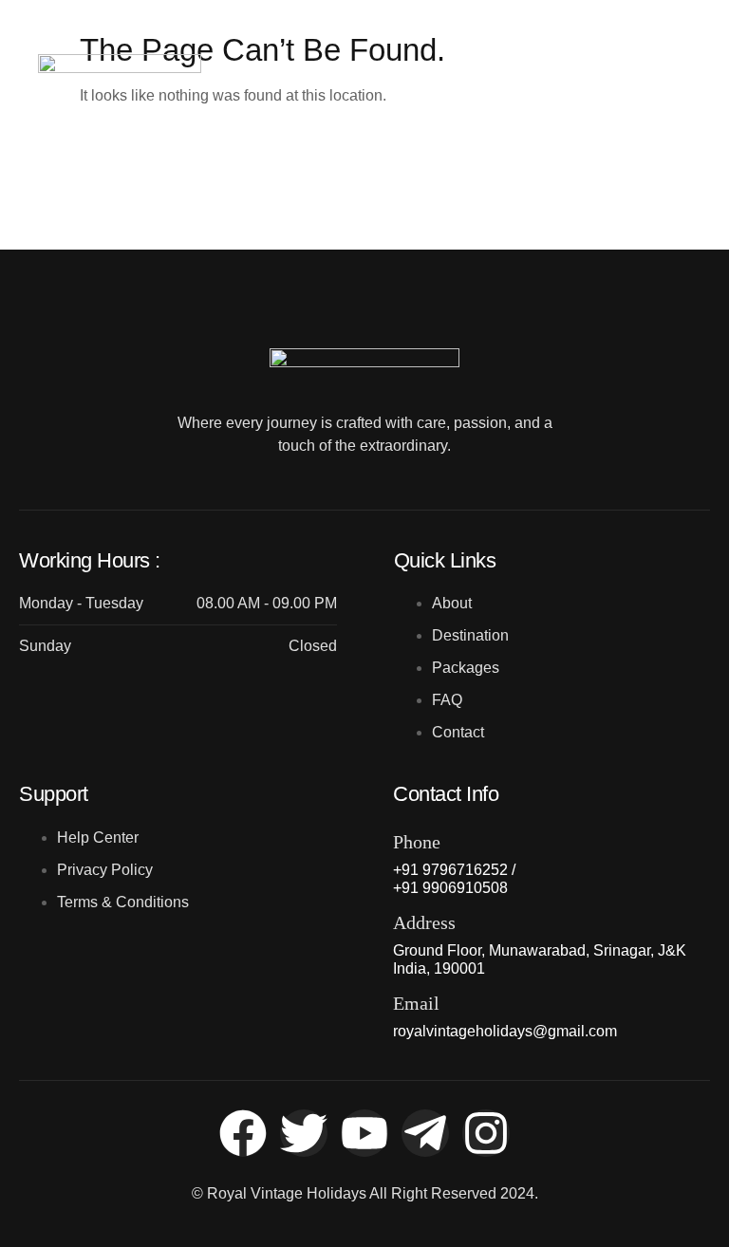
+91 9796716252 (631, 73)
